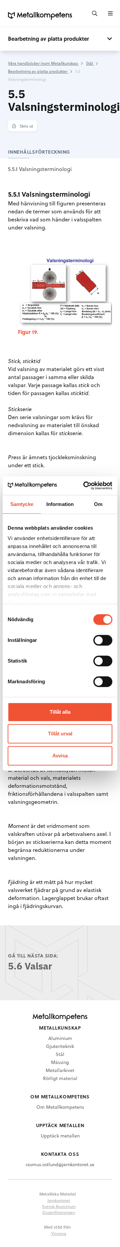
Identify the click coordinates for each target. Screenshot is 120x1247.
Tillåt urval (60, 733)
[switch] (102, 640)
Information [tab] (60, 504)
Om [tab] (98, 504)
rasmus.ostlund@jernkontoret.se (60, 1164)
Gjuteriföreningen (58, 1212)
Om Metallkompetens (60, 1106)
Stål (60, 1054)
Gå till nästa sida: (33, 955)
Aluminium (60, 1038)
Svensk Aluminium (59, 1206)
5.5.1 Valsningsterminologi (40, 169)
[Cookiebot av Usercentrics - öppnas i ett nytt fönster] (84, 485)
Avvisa (60, 755)
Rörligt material (60, 1078)
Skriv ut (26, 126)
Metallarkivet (60, 1070)
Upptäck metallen (60, 1135)
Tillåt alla (60, 712)
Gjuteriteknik (60, 1046)
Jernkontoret (58, 1200)
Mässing (60, 1062)
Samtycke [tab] (21, 504)
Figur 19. (28, 332)
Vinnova (58, 1233)
